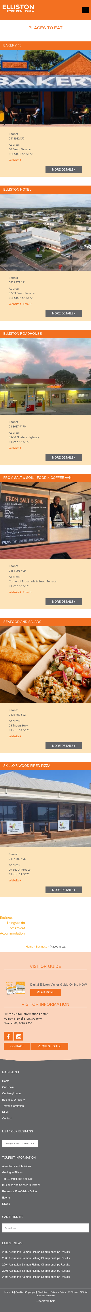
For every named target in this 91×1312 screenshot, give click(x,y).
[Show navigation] (85, 10)
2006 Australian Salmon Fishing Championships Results (36, 1277)
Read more (45, 992)
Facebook (8, 1036)
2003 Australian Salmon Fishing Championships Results (36, 1258)
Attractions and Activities (16, 1166)
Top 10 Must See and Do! (17, 1178)
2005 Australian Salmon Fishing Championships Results (36, 1270)
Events (6, 1197)
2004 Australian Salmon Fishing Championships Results (36, 1264)
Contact (17, 1046)
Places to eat (16, 928)
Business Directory (13, 1099)
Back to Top (46, 1301)
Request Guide (50, 1046)
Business (6, 917)
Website (14, 160)
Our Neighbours (11, 1093)
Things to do (16, 922)
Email (27, 304)
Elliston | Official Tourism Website (18, 9)
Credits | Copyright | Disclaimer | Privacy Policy (40, 1292)
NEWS (6, 1112)
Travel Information (13, 1106)
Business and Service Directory (21, 1185)
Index (7, 1292)
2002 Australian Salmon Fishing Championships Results (36, 1252)
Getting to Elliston (12, 1172)
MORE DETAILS (63, 169)
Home (29, 946)
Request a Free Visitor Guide (19, 1191)
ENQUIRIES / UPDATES (20, 1143)
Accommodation (12, 933)
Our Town (8, 1087)
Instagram (18, 1036)
